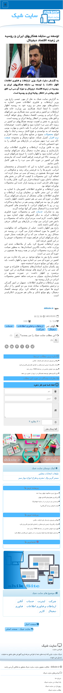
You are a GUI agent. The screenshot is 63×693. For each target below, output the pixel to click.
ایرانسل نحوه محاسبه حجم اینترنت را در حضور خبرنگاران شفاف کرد (36, 532)
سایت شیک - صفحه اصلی (18, 629)
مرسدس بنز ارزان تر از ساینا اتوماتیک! (45, 501)
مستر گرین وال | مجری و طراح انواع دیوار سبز (38, 478)
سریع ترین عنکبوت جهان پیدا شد (47, 493)
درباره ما (58, 678)
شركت (40, 329)
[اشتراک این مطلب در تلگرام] (32, 346)
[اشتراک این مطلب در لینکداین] (12, 346)
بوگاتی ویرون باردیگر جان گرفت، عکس (45, 360)
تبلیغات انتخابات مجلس (49, 473)
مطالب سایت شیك (54, 690)
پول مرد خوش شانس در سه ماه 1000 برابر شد (42, 369)
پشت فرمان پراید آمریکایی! (49, 505)
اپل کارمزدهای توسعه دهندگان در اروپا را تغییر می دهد (39, 373)
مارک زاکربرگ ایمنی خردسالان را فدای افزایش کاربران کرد (38, 364)
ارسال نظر (50, 429)
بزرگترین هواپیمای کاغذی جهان (48, 497)
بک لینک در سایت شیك (52, 682)
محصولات (48, 134)
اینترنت (41, 601)
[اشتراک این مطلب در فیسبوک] (27, 346)
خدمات (39, 211)
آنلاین (20, 601)
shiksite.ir (48, 308)
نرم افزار (54, 137)
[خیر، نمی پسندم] (56, 340)
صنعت (7, 137)
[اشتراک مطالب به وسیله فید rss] (6, 346)
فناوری (19, 606)
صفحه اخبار (31, 624)
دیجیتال (52, 329)
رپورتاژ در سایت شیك (53, 686)
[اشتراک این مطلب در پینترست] (17, 346)
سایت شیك (25, 15)
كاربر (42, 611)
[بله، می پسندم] (17, 335)
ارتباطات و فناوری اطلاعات (30, 326)
